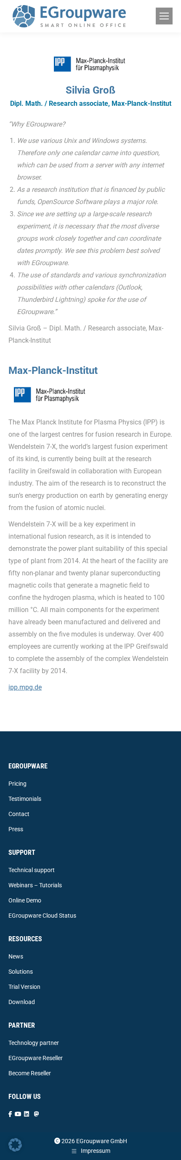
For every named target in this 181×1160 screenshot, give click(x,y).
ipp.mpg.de (25, 687)
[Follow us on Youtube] (18, 1114)
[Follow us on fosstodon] (36, 1114)
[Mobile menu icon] (164, 16)
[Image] (50, 394)
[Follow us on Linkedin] (26, 1114)
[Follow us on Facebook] (10, 1114)
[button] (15, 1145)
